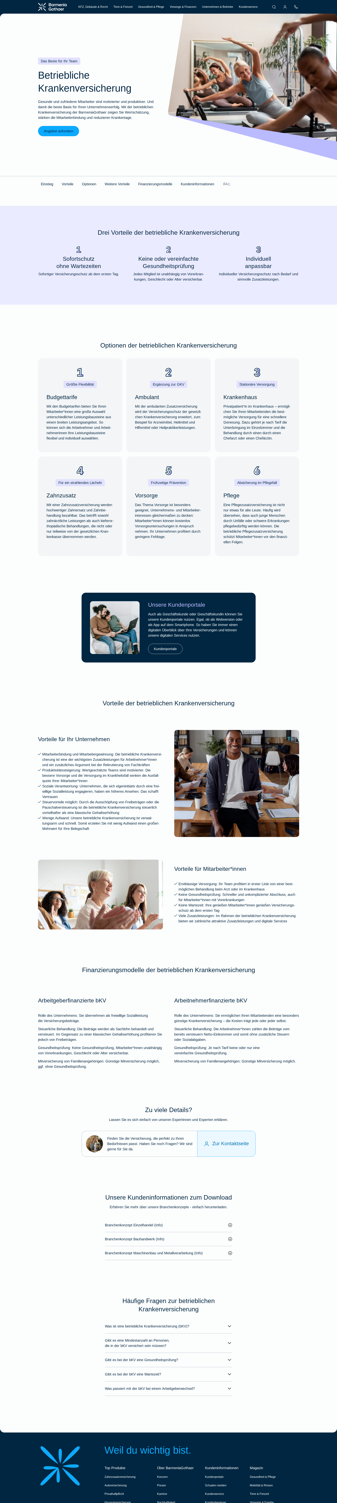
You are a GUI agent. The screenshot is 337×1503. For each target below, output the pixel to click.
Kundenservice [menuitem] (248, 6)
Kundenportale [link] (165, 649)
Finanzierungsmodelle (155, 184)
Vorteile (67, 184)
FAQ (227, 184)
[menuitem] (274, 7)
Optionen (89, 184)
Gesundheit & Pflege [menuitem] (151, 6)
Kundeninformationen (197, 184)
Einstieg (47, 184)
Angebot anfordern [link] (58, 131)
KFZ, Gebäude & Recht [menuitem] (93, 6)
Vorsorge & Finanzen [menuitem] (183, 6)
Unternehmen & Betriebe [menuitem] (217, 6)
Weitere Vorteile (117, 184)
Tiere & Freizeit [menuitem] (123, 6)
